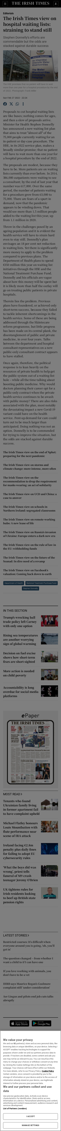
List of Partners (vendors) (15, 1108)
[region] (30, 1081)
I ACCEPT (30, 1116)
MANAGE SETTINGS (30, 1125)
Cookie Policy (48, 1071)
